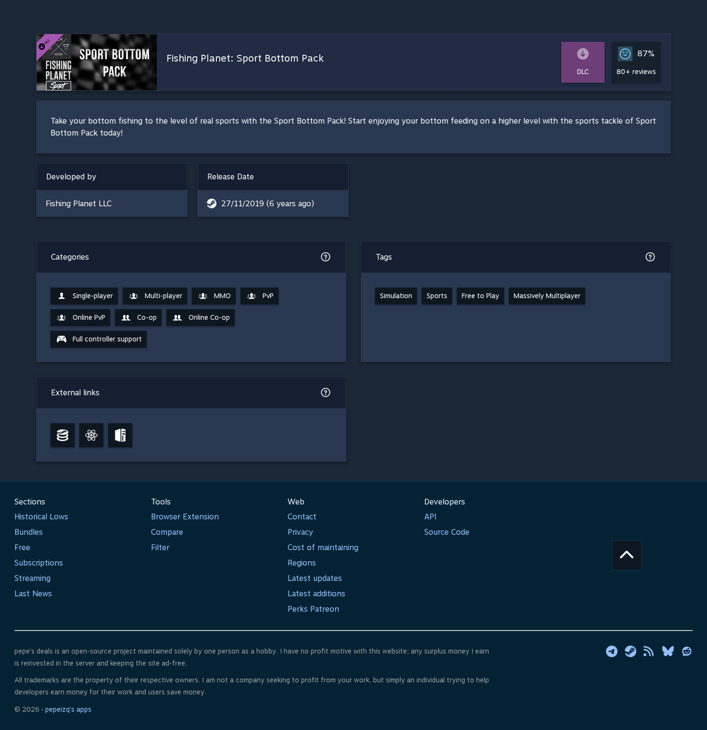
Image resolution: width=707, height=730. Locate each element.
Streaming (32, 578)
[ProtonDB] (91, 435)
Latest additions (316, 593)
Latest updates (315, 578)
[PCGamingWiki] (120, 435)
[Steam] (630, 651)
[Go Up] (627, 555)
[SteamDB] (62, 435)
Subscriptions (38, 562)
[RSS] (649, 651)
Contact (302, 516)
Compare (167, 532)
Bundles (28, 532)
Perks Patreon (313, 609)
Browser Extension (185, 516)
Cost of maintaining (323, 547)
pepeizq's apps (68, 709)
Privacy (300, 532)
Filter (160, 547)
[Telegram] (612, 651)
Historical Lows (41, 516)
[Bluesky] (668, 651)
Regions (302, 562)
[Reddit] (687, 651)
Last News (33, 593)
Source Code (446, 532)
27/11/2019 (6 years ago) (267, 203)
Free (22, 547)
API (430, 516)
